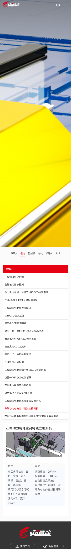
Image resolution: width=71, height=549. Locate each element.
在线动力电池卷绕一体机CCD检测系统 (25, 369)
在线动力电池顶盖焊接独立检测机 (22, 400)
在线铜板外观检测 (14, 276)
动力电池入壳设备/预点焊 (18, 393)
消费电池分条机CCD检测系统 (20, 338)
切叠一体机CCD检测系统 (17, 377)
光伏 (40, 253)
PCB (57, 253)
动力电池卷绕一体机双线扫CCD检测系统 (26, 292)
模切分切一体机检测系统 (17, 354)
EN (58, 4)
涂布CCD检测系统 (14, 315)
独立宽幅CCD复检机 (15, 346)
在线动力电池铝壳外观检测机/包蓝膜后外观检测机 (31, 416)
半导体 (49, 253)
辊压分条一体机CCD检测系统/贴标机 (24, 331)
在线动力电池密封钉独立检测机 (21, 408)
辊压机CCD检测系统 (15, 323)
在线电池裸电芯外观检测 (17, 385)
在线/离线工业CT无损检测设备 (21, 300)
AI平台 (14, 253)
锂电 (22, 253)
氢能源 (31, 253)
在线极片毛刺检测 (14, 362)
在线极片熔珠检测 (14, 284)
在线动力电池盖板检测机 (17, 307)
